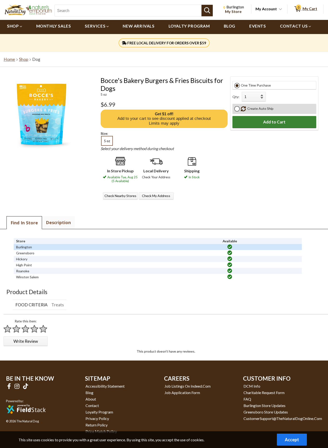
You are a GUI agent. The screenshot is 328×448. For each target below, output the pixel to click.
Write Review (25, 341)
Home (9, 59)
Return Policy (96, 425)
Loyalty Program (99, 412)
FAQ (247, 399)
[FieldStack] (26, 417)
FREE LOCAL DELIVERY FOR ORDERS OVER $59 (166, 43)
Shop (23, 59)
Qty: (235, 97)
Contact (92, 405)
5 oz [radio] (107, 141)
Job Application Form (182, 392)
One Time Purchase (256, 85)
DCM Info (251, 386)
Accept (292, 439)
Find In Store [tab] (24, 223)
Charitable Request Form (264, 392)
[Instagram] (17, 386)
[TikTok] (25, 386)
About (90, 399)
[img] (229, 246)
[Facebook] (9, 386)
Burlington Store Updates (264, 405)
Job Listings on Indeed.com (187, 386)
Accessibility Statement (105, 386)
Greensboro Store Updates (265, 412)
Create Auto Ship (259, 108)
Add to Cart (274, 121)
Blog (89, 392)
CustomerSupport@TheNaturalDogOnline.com (282, 418)
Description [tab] (58, 222)
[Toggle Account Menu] (280, 9)
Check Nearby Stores (120, 196)
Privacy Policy (97, 418)
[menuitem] (14, 27)
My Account (266, 8)
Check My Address (156, 196)
